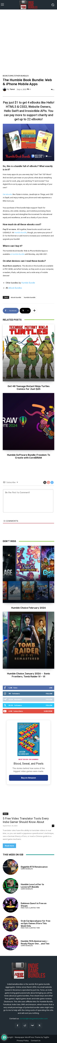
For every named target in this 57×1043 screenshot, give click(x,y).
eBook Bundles (15, 288)
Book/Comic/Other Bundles (16, 76)
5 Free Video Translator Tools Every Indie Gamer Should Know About (26, 820)
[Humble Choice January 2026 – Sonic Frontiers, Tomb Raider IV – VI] (28, 640)
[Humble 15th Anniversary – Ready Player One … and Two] (10, 942)
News (5, 814)
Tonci (12, 89)
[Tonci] (5, 89)
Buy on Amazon (28, 778)
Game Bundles (27, 869)
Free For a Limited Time (30, 908)
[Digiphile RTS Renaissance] (10, 867)
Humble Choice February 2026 (28, 607)
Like (50, 688)
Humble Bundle (20, 232)
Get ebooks (7, 194)
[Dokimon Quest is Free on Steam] (10, 905)
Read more (9, 846)
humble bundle (29, 297)
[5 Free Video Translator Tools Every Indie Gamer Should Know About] (28, 802)
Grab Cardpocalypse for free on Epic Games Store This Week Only (35, 923)
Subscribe (48, 711)
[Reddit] (25, 1025)
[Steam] (32, 1025)
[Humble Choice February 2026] (28, 574)
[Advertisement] (28, 41)
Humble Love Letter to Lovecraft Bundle (32, 885)
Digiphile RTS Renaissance (34, 867)
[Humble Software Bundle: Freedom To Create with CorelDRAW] (28, 421)
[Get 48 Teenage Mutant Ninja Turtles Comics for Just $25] (28, 352)
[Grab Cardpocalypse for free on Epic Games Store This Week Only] (10, 924)
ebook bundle (16, 297)
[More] (34, 310)
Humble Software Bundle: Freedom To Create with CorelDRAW (28, 456)
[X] (39, 1025)
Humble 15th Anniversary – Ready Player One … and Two (35, 942)
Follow (49, 693)
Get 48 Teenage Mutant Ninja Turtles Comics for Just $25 (29, 387)
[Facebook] (17, 1025)
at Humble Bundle (17, 254)
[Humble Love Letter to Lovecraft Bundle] (10, 886)
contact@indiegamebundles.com (34, 1018)
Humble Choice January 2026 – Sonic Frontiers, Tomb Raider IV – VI (28, 675)
